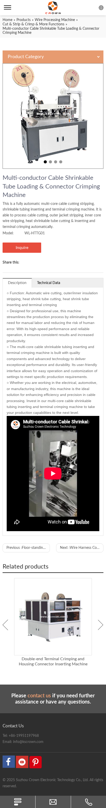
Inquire (22, 248)
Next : (81, 548)
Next (100, 625)
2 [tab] (50, 161)
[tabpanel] (53, 116)
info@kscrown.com (28, 742)
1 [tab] (45, 161)
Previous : (28, 548)
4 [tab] (60, 161)
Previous (5, 625)
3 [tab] (55, 161)
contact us (39, 695)
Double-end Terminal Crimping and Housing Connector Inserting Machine (53, 661)
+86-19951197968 (24, 736)
